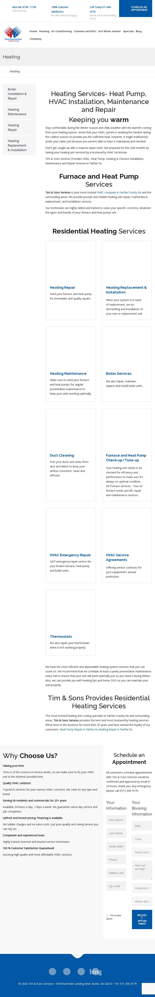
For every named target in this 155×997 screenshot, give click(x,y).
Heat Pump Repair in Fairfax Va (79, 729)
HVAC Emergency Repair (70, 555)
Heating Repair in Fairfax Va (115, 729)
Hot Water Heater (109, 31)
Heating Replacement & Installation (17, 145)
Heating (44, 31)
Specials (128, 31)
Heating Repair (13, 127)
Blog (139, 31)
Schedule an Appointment (139, 8)
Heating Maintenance (17, 111)
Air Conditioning (61, 31)
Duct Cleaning (62, 455)
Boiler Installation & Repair (17, 93)
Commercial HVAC (85, 31)
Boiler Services (119, 374)
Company (35, 38)
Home (33, 31)
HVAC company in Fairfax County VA (119, 192)
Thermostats (61, 637)
